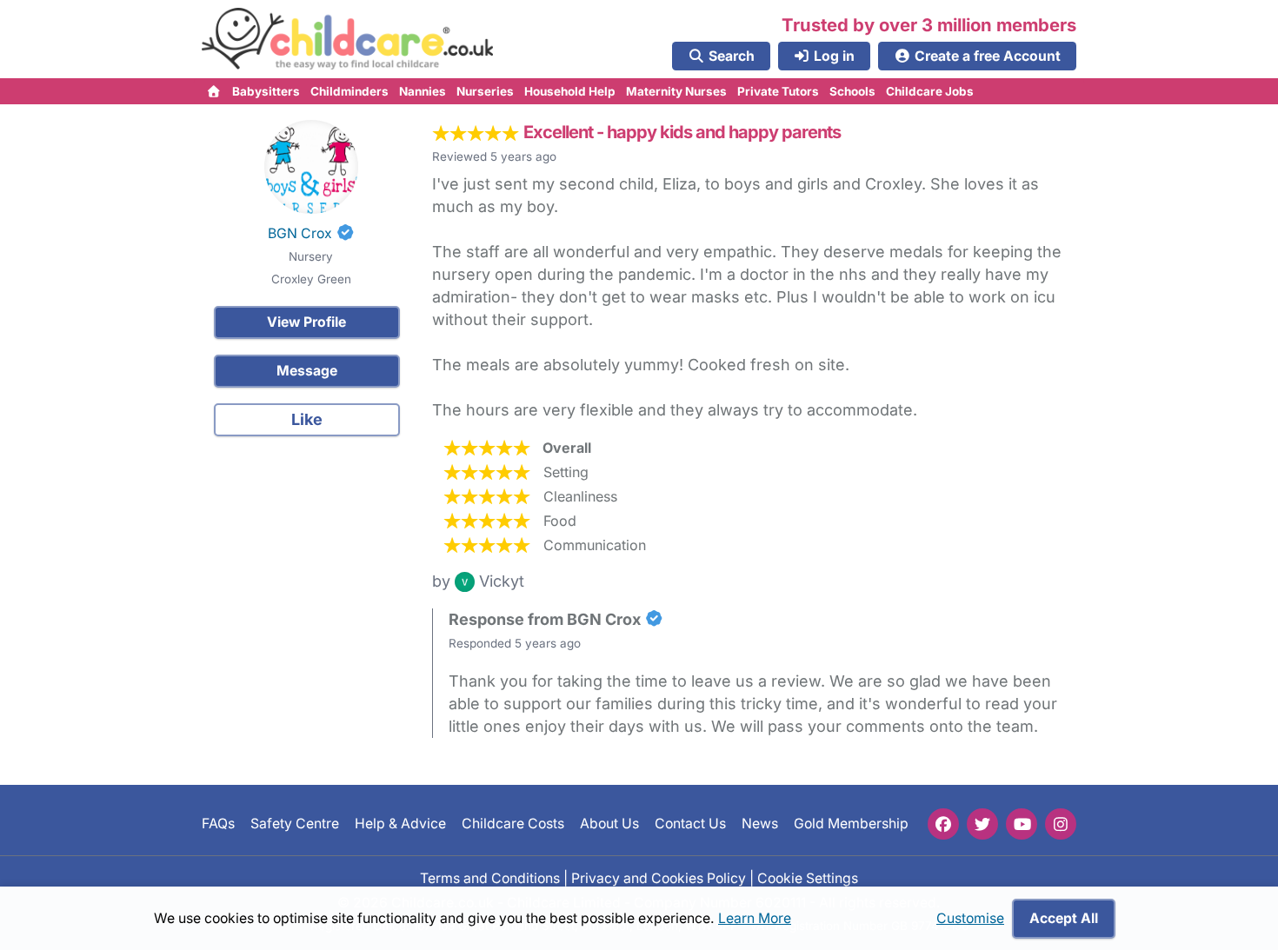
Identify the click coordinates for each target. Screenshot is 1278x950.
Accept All (1063, 918)
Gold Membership (851, 823)
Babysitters (266, 91)
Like (307, 419)
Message (306, 370)
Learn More (754, 918)
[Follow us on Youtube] (1021, 824)
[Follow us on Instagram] (1060, 824)
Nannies (422, 91)
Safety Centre (294, 823)
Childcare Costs (513, 823)
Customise (970, 918)
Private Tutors (778, 91)
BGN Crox (300, 233)
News (760, 823)
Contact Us (690, 823)
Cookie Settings (807, 877)
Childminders (349, 91)
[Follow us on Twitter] (982, 824)
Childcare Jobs (930, 91)
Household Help (570, 91)
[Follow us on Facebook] (943, 824)
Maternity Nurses (676, 91)
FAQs (218, 823)
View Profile (306, 322)
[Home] (214, 91)
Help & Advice (400, 823)
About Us (609, 823)
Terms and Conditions (490, 877)
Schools (852, 91)
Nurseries (485, 91)
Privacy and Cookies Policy (658, 877)
